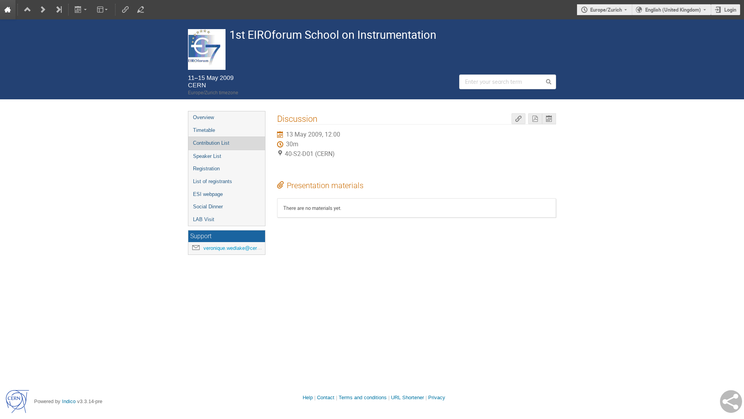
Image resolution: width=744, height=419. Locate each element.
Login (730, 9)
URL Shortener (407, 397)
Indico (69, 401)
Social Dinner (208, 207)
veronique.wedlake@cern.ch (235, 248)
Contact (325, 397)
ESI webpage (208, 194)
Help (308, 397)
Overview (203, 117)
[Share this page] (731, 401)
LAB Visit (203, 219)
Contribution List (211, 143)
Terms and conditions (363, 397)
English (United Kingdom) (673, 9)
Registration (206, 168)
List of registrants (212, 181)
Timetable (204, 130)
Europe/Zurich (606, 9)
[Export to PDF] (535, 119)
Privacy (436, 397)
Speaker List (207, 156)
